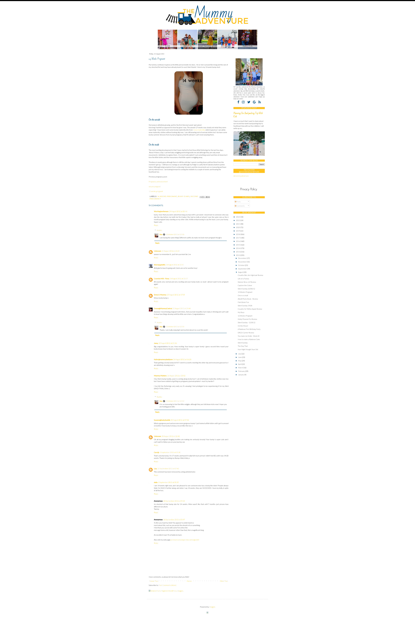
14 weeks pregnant (167, 196)
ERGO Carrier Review (246, 333)
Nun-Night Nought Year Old (248, 349)
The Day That (243, 346)
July (239, 354)
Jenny (156, 343)
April (240, 364)
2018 (238, 234)
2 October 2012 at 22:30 (175, 234)
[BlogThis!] (203, 197)
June (240, 357)
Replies (159, 230)
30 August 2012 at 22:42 (171, 436)
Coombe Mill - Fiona (161, 278)
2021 (238, 224)
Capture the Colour (245, 285)
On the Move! (243, 326)
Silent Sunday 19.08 (245, 306)
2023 (238, 217)
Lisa (155, 468)
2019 (238, 231)
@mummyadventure (241, 176)
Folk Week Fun (243, 302)
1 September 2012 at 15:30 (170, 452)
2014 (238, 248)
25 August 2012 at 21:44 (182, 308)
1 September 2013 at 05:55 (168, 482)
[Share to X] (205, 197)
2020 (238, 227)
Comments (240, 206)
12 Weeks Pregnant (245, 316)
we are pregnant (155, 186)
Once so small (243, 295)
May (240, 361)
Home (189, 581)
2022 (238, 220)
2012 (238, 255)
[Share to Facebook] (207, 197)
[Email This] (201, 197)
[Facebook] (239, 102)
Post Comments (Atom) (167, 585)
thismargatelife (159, 265)
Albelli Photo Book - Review (248, 299)
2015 (238, 245)
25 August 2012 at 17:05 (176, 295)
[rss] (259, 102)
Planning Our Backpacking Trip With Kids (248, 115)
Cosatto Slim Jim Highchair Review (250, 275)
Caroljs (156, 452)
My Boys (241, 312)
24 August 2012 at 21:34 (171, 251)
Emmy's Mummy (160, 295)
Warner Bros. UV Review (247, 282)
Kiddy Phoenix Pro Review (247, 319)
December (242, 258)
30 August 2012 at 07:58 (180, 420)
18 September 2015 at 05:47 (174, 519)
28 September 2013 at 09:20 (174, 501)
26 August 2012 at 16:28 (182, 359)
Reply (156, 225)
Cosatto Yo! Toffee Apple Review (250, 309)
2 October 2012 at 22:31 (175, 327)
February (241, 371)
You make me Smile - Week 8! (248, 336)
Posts (238, 202)
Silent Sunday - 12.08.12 (246, 322)
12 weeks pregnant (156, 191)
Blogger (212, 607)
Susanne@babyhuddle (162, 420)
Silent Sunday (243, 343)
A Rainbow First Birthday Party (249, 329)
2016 (238, 241)
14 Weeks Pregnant (245, 292)
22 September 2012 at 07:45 (168, 468)
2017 (238, 238)
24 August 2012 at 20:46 (178, 211)
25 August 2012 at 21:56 (168, 343)
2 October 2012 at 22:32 (175, 401)
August (240, 272)
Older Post (224, 581)
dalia (155, 482)
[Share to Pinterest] (209, 197)
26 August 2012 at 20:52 (176, 376)
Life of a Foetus (243, 279)
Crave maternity (199, 130)
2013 (238, 252)
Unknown (157, 251)
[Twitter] (250, 102)
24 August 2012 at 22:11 (175, 265)
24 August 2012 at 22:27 (179, 278)
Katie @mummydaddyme (163, 359)
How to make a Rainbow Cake (249, 339)
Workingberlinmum (161, 211)
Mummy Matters (160, 376)
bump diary (183, 196)
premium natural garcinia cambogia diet (185, 540)
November (242, 262)
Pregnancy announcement (158, 181)
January (241, 375)
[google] (255, 102)
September (242, 269)
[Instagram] (244, 102)
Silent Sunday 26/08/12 (246, 289)
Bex (161, 234)
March (240, 368)
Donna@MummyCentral (163, 308)
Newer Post (153, 581)
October (241, 265)
